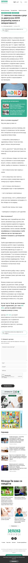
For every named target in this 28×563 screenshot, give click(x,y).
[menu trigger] (25, 2)
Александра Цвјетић (8, 26)
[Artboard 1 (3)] (12, 398)
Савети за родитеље (6, 12)
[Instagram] (15, 538)
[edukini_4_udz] (12, 419)
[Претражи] (20, 2)
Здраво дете (15, 12)
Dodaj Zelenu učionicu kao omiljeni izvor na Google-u (13, 30)
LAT (18, 2)
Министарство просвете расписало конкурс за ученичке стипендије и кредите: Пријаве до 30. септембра (17, 448)
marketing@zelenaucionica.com (14, 555)
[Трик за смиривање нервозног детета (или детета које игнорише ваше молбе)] (21, 512)
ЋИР (14, 2)
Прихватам (14, 561)
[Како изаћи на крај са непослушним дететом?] (21, 491)
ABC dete (8, 315)
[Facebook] (12, 538)
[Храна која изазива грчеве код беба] (7, 512)
